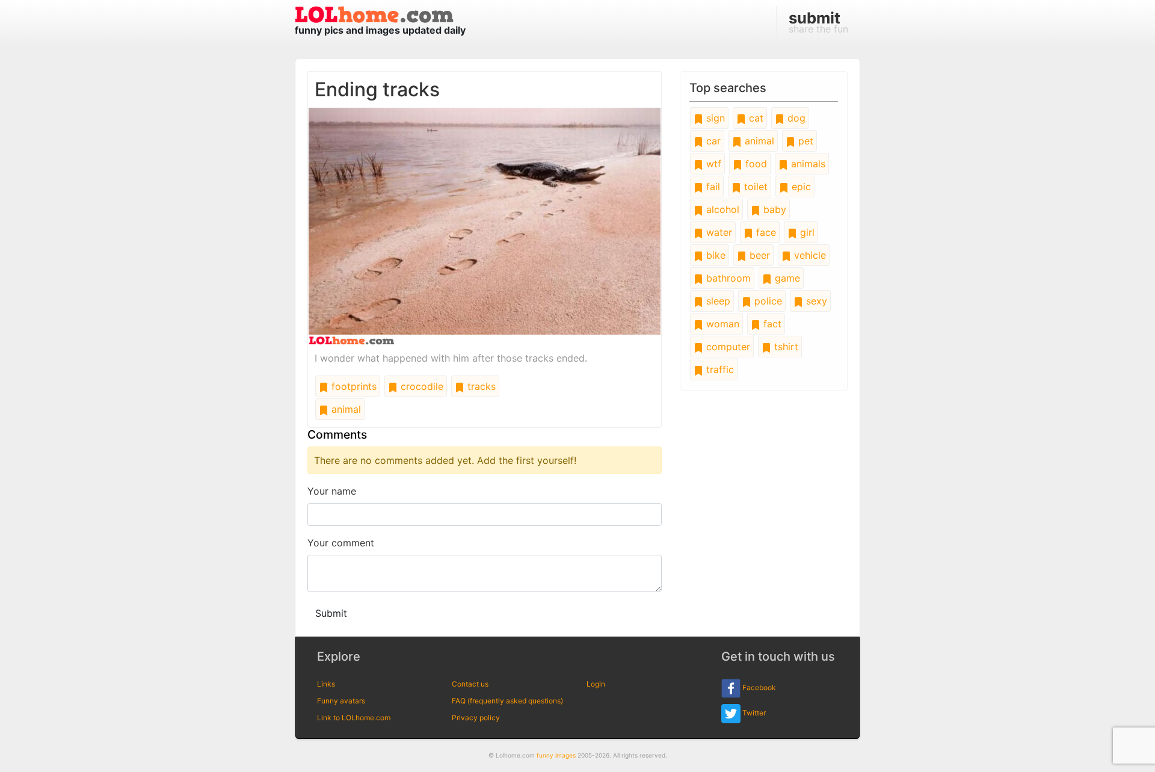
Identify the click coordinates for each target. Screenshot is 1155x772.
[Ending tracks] (485, 225)
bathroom (727, 278)
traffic (718, 369)
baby (773, 209)
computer (726, 347)
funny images (556, 755)
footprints (352, 386)
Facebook (758, 687)
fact (770, 324)
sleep (716, 301)
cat (754, 118)
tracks (480, 386)
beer (758, 255)
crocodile (420, 386)
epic (800, 187)
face (764, 232)
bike (714, 255)
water (717, 232)
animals (806, 164)
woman (721, 324)
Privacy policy (476, 717)
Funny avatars (341, 700)
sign (714, 118)
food (754, 164)
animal (344, 409)
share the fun (818, 21)
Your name (331, 491)
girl (806, 232)
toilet (754, 187)
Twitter (753, 712)
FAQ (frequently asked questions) (507, 700)
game (786, 278)
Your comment (340, 543)
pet (804, 141)
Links (326, 683)
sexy (815, 301)
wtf (712, 164)
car (712, 141)
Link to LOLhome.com (353, 717)
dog (794, 118)
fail (711, 187)
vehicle (808, 255)
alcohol (721, 209)
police (766, 301)
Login (596, 683)
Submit (331, 613)
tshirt (784, 347)
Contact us (470, 683)
